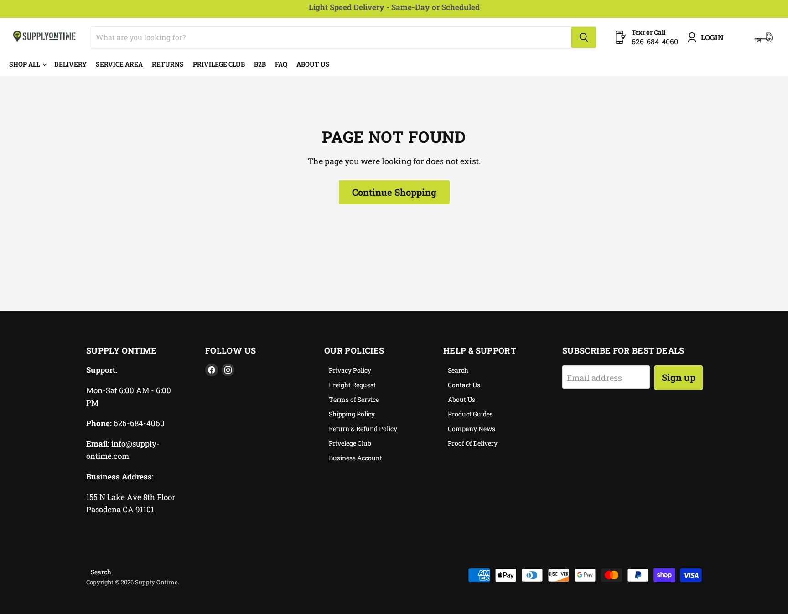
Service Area (119, 64)
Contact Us (464, 384)
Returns (168, 64)
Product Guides (470, 414)
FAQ (281, 64)
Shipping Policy (352, 414)
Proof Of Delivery (473, 443)
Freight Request (352, 384)
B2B (260, 64)
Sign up (678, 377)
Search (458, 370)
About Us (313, 64)
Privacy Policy (350, 370)
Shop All (25, 64)
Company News (471, 428)
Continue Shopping (394, 192)
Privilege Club (219, 64)
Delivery (70, 64)
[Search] (583, 37)
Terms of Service (354, 399)
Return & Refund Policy (363, 428)
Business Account (355, 457)
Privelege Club (350, 443)
